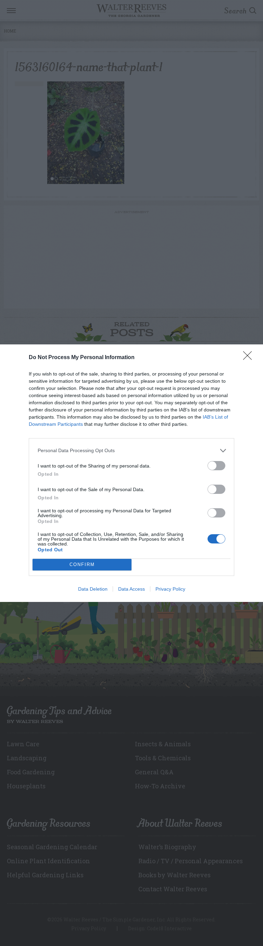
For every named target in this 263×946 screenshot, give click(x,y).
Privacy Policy (170, 589)
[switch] (216, 465)
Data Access (131, 589)
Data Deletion (93, 589)
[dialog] (131, 473)
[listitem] (131, 450)
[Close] (249, 357)
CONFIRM (82, 564)
